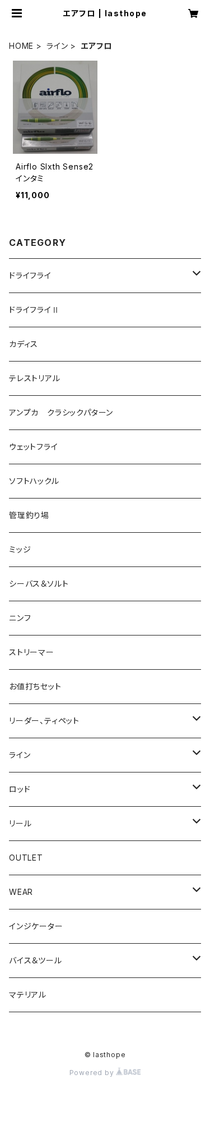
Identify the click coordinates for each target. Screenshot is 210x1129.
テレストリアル (34, 378)
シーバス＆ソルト (38, 583)
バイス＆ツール (35, 960)
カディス (23, 344)
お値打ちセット (35, 686)
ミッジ (20, 549)
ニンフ (20, 618)
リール (20, 823)
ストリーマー (31, 652)
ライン (57, 46)
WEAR (21, 892)
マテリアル (27, 994)
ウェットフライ (33, 446)
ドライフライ (30, 275)
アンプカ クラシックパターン (61, 412)
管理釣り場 (29, 515)
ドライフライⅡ (34, 309)
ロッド (19, 789)
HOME (21, 46)
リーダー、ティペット (44, 720)
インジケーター (36, 926)
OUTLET (26, 857)
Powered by (92, 1072)
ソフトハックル (34, 481)
